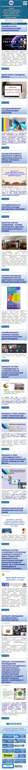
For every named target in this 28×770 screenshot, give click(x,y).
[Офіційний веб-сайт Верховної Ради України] (20, 738)
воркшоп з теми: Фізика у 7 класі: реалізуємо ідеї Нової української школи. (14, 416)
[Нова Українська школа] (8, 758)
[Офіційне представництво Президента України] (8, 738)
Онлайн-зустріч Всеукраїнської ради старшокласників (11, 28)
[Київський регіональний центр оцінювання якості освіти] (8, 762)
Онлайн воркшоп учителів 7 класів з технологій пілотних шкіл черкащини (12, 336)
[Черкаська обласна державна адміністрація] (8, 747)
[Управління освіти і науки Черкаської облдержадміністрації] (20, 746)
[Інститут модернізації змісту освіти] (20, 752)
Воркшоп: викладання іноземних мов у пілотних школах (12, 618)
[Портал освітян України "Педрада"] (8, 768)
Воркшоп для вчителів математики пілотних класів (12, 510)
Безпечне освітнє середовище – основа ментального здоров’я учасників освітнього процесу (12, 227)
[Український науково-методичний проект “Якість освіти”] (20, 763)
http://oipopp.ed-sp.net (12, 730)
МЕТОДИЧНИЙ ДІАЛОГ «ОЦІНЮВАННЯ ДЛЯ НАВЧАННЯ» (11, 111)
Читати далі (5, 69)
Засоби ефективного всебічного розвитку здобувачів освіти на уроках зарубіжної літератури (12, 158)
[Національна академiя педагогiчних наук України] (8, 752)
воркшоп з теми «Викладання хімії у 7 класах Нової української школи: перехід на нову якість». (14, 459)
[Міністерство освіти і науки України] (20, 742)
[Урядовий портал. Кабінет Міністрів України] (8, 742)
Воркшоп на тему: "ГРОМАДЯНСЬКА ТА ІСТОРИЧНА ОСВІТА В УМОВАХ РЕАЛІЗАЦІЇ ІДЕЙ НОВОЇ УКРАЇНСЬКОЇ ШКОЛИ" (12, 372)
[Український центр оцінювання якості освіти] (20, 757)
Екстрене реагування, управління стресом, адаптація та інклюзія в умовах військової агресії (14, 279)
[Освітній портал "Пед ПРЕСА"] (20, 767)
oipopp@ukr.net (20, 21)
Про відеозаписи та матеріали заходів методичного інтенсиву (13, 207)
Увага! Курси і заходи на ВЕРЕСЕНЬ (13, 76)
